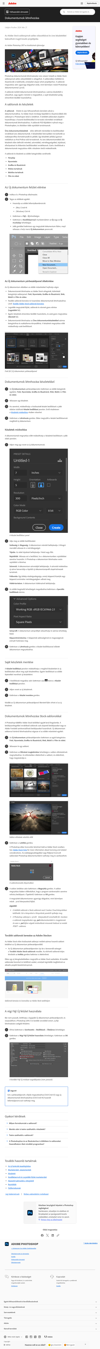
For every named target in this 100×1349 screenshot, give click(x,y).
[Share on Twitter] (47, 1236)
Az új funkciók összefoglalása (19, 1166)
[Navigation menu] (3, 3)
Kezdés (13, 1257)
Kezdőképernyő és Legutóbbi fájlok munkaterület (27, 1177)
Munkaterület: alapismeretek (19, 1170)
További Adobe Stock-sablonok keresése (28, 304)
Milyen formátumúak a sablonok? (23, 1123)
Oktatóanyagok (15, 1262)
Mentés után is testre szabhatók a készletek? (27, 1129)
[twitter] (35, 1337)
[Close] (85, 1344)
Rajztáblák (12, 1184)
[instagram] (31, 1337)
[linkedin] (39, 1337)
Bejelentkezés (92, 3)
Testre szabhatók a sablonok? (21, 1135)
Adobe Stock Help (20, 850)
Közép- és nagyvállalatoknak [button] (14, 1307)
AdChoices (9, 1345)
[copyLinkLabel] (57, 1236)
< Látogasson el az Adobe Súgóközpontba (23, 1248)
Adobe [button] (6, 1323)
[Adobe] (12, 3)
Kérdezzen (14, 1286)
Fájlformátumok (14, 1188)
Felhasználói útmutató (18, 1259)
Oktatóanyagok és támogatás (20, 1254)
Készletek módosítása (19, 412)
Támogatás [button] (8, 1318)
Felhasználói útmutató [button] (19, 12)
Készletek (11, 1173)
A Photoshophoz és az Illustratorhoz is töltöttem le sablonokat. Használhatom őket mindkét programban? (35, 1142)
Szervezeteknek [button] (9, 1312)
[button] (82, 3)
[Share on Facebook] (42, 1236)
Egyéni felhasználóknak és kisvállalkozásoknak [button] (21, 1302)
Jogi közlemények (12, 1194)
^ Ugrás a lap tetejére (90, 1243)
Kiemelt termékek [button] (10, 1329)
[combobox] (77, 12)
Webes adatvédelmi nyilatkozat (36, 1194)
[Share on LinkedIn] (52, 1236)
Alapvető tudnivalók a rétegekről (21, 1181)
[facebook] (26, 1337)
